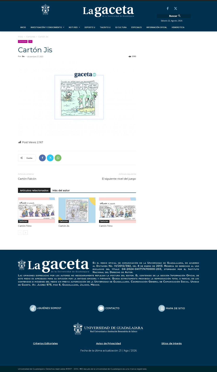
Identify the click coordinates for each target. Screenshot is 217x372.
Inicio (20, 36)
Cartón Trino (25, 225)
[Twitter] (175, 9)
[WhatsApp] (58, 158)
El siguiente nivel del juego (119, 178)
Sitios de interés (171, 343)
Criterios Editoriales (45, 343)
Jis (30, 41)
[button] (175, 16)
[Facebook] (168, 9)
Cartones (30, 36)
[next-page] (25, 233)
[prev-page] (20, 233)
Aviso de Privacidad (108, 343)
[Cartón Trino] (36, 210)
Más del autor (61, 190)
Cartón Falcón (27, 178)
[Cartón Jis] (76, 210)
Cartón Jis (63, 225)
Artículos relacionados (34, 190)
